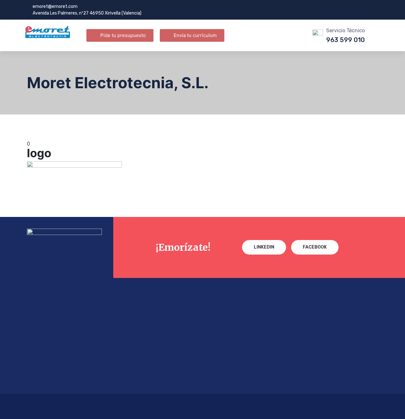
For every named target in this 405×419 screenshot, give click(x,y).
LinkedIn (264, 247)
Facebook (315, 247)
